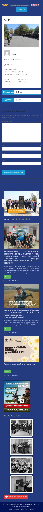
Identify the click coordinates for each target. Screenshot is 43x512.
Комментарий (21, 121)
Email (21, 153)
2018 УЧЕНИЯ (16, 59)
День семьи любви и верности (19, 364)
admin (14, 54)
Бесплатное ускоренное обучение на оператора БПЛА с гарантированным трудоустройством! (21, 313)
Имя (21, 146)
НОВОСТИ (15, 280)
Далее (7, 277)
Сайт (4, 160)
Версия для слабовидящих (17, 496)
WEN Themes (29, 509)
